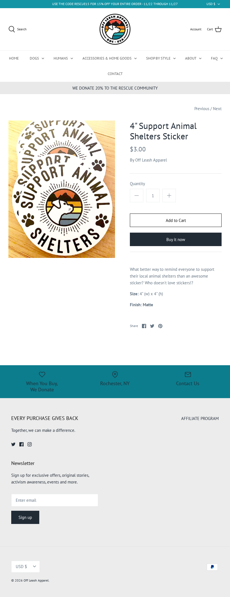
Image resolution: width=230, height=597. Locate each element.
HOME (14, 58)
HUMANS (61, 58)
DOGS (34, 58)
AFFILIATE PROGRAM (200, 418)
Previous (201, 108)
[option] (61, 189)
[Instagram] (29, 444)
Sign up (25, 517)
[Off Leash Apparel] (115, 29)
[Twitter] (13, 444)
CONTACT (115, 73)
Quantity (137, 183)
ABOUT (190, 58)
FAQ (214, 58)
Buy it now (175, 239)
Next (217, 108)
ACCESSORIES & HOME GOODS (107, 58)
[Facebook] (21, 444)
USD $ (210, 4)
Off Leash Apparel (151, 160)
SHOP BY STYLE (158, 58)
